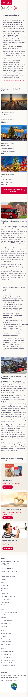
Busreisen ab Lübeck (7, 657)
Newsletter (4, 626)
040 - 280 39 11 (8, 568)
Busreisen (4, 605)
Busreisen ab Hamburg (7, 651)
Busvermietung (5, 639)
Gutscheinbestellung (7, 644)
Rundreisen (4, 591)
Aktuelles (3, 617)
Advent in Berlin (5, 145)
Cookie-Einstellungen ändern (9, 680)
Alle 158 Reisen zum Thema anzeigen (13, 190)
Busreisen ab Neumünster (8, 660)
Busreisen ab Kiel (6, 654)
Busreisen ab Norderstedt (8, 663)
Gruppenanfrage (6, 641)
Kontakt (3, 636)
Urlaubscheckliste (6, 620)
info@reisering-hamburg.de (9, 571)
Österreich (4, 579)
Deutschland (4, 585)
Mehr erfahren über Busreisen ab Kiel (13, 80)
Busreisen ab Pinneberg (8, 665)
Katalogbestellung (6, 633)
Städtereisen (5, 593)
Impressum (4, 672)
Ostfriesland (4, 114)
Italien (3, 582)
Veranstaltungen (5, 623)
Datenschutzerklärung (12, 677)
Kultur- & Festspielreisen (8, 596)
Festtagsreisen (5, 599)
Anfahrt (3, 677)
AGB (10, 672)
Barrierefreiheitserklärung (8, 675)
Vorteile (3, 615)
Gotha (3, 177)
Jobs (24, 675)
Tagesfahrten (5, 602)
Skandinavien (5, 588)
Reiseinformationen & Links (9, 612)
